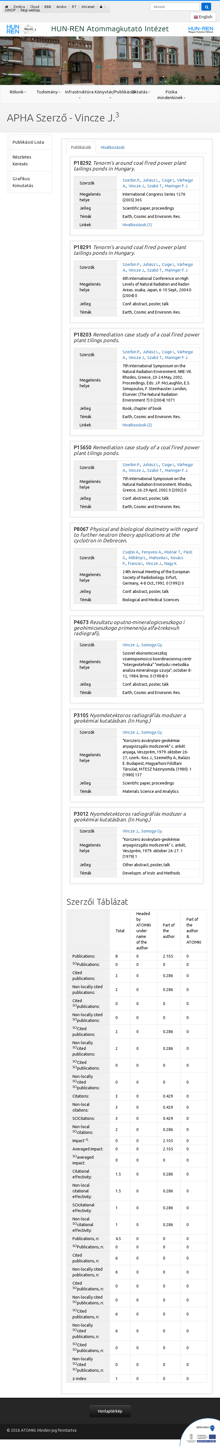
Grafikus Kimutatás (23, 182)
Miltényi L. (138, 557)
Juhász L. (151, 180)
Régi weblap (30, 10)
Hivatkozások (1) (137, 224)
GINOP (10, 10)
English (205, 17)
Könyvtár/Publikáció (110, 91)
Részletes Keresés (22, 160)
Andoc (61, 7)
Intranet (88, 7)
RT (74, 7)
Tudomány (47, 91)
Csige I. (168, 180)
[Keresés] (206, 7)
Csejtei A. (131, 552)
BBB (47, 7)
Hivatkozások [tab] (113, 147)
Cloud (34, 7)
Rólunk (16, 91)
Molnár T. (172, 552)
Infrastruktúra (79, 91)
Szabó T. (154, 186)
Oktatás (139, 91)
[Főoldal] (6, 7)
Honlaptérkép (110, 1411)
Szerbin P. (131, 180)
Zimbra (19, 7)
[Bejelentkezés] (101, 7)
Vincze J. (137, 186)
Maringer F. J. (176, 186)
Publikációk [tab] (81, 147)
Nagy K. (170, 563)
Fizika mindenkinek (170, 94)
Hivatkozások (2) (137, 425)
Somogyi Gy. (152, 645)
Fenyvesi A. (152, 552)
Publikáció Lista (28, 142)
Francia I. (135, 563)
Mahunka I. (158, 557)
